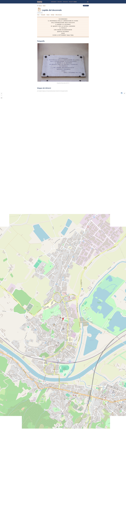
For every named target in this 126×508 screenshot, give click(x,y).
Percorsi (59, 1)
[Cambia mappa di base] (1, 98)
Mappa (48, 14)
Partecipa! (65, 1)
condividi (85, 5)
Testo (38, 14)
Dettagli (52, 14)
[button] (68, 83)
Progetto (73, 1)
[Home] (39, 1)
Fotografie (43, 14)
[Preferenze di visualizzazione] (88, 2)
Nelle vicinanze (58, 14)
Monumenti (53, 1)
